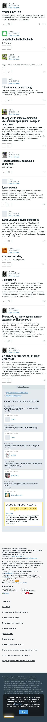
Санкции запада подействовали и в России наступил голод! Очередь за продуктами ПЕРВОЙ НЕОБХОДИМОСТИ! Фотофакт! (22, 92)
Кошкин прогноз (11, 11)
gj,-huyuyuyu (7, 43)
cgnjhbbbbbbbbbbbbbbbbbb (17, 39)
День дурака (9, 187)
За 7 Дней (24, 509)
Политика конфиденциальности (13, 644)
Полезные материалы (9, 628)
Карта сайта (6, 601)
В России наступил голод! (17, 87)
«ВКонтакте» (19, 583)
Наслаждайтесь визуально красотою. (18, 162)
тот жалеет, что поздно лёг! (13, 259)
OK (23, 712)
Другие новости (7, 634)
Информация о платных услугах (12, 623)
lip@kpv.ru (8, 577)
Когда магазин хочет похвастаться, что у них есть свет (22, 66)
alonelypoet (14, 475)
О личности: (9, 280)
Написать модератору (13, 396)
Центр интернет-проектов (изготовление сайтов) (18, 661)
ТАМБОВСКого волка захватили (20, 219)
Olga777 (13, 419)
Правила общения (8, 639)
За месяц (32, 509)
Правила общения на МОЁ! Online (17, 393)
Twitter (25, 583)
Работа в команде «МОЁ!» (10, 617)
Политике (18, 704)
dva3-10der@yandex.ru (18, 556)
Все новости (6, 607)
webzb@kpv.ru (9, 573)
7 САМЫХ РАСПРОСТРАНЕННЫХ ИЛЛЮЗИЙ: (21, 358)
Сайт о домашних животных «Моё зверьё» (16, 655)
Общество (9, 513)
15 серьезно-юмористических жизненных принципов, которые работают (21, 121)
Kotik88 (13, 455)
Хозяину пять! (7, 167)
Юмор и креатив (14, 8)
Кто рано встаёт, (12, 256)
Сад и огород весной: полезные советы (15, 612)
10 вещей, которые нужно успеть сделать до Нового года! (22, 318)
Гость (13, 437)
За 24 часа (14, 509)
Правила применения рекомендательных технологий (19, 650)
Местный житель (16, 495)
